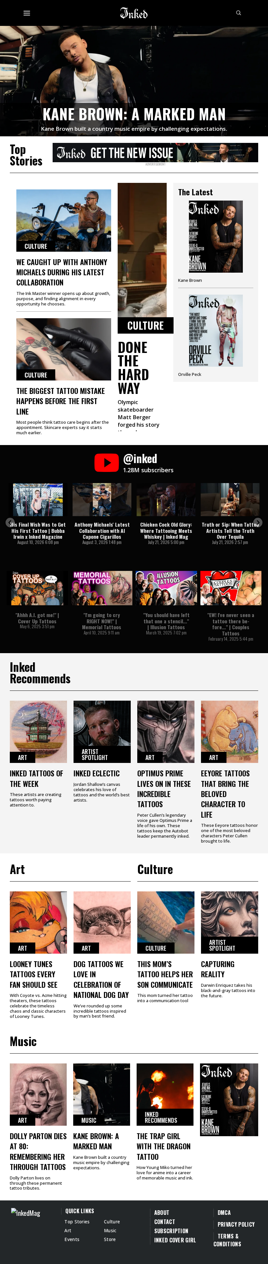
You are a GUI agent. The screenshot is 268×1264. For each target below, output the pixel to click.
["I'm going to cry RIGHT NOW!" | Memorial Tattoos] (102, 588)
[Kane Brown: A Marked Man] (134, 80)
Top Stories (77, 1221)
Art (22, 757)
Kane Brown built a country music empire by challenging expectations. (134, 128)
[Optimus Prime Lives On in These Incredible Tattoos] (165, 732)
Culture (36, 246)
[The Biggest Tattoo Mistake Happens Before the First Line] (63, 349)
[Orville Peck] (215, 336)
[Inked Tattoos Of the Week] (38, 732)
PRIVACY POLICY (236, 1224)
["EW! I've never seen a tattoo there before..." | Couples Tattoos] (231, 588)
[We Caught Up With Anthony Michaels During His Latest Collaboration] (63, 220)
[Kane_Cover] (155, 151)
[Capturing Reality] (229, 922)
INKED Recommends (161, 1117)
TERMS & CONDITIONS (227, 1240)
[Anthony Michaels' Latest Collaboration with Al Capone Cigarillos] (102, 499)
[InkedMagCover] (229, 1099)
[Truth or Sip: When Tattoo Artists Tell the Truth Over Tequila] (230, 499)
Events (71, 1239)
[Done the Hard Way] (142, 258)
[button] (10, 522)
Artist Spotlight (95, 754)
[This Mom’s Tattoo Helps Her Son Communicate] (165, 922)
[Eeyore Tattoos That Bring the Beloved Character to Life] (229, 732)
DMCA (224, 1212)
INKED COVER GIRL (175, 1240)
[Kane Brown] (215, 244)
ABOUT (162, 1212)
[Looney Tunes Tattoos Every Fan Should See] (38, 922)
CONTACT (164, 1222)
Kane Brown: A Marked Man (134, 114)
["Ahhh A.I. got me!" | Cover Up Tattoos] (37, 588)
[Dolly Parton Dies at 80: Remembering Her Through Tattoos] (38, 1094)
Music (88, 1120)
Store (110, 1239)
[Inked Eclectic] (102, 732)
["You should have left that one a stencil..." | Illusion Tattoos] (166, 588)
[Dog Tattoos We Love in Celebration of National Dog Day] (102, 922)
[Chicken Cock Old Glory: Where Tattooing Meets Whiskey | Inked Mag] (166, 499)
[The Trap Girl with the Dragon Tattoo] (165, 1094)
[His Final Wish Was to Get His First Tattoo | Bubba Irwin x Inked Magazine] (37, 499)
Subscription (171, 1231)
